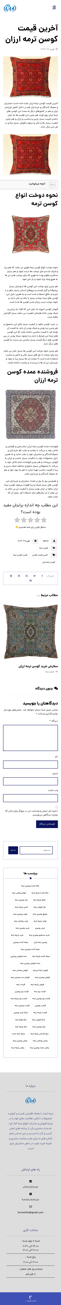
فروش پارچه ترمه (37, 984)
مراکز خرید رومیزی (21, 1012)
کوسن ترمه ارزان (48, 562)
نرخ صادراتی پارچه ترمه (39, 1033)
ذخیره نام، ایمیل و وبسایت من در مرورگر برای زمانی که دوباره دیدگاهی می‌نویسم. (31, 813)
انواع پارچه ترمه (39, 900)
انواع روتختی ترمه (19, 893)
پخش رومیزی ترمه (20, 1040)
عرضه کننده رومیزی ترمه (30, 949)
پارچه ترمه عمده (18, 1033)
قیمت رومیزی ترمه (22, 1005)
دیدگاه (53, 721)
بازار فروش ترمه (40, 907)
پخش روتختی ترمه (40, 1040)
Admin (45, 541)
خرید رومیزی (40, 928)
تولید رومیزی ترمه (20, 914)
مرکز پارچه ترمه (21, 1026)
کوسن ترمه (43, 548)
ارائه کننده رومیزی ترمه (30, 886)
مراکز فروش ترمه (38, 1019)
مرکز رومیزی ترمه (38, 1026)
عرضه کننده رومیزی (20, 942)
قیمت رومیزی (40, 1005)
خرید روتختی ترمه (21, 921)
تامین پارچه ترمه (21, 907)
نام (56, 757)
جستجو (13, 850)
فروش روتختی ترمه (20, 970)
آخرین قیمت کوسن (40, 555)
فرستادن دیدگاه (47, 824)
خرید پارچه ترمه (17, 935)
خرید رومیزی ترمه (22, 928)
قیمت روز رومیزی (21, 991)
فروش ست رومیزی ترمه (20, 977)
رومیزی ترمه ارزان (40, 942)
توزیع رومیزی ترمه (40, 914)
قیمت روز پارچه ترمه (19, 998)
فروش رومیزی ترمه (42, 977)
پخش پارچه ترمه (17, 1047)
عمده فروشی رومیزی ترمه (30, 963)
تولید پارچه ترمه (40, 921)
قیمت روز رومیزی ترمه (41, 998)
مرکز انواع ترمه (21, 1019)
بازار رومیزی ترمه (21, 900)
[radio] (44, 521)
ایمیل (55, 774)
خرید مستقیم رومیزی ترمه (39, 935)
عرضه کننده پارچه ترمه (41, 956)
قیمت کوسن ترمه (20, 555)
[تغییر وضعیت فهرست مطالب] (50, 184)
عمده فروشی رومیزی (19, 956)
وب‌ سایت (53, 790)
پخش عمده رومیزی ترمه (39, 1047)
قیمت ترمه (20, 984)
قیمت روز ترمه (40, 991)
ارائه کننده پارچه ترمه (40, 893)
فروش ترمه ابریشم (40, 970)
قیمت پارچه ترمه (40, 1012)
